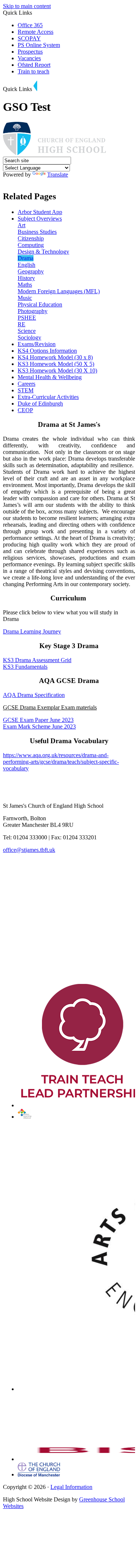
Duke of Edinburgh (40, 403)
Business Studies (37, 232)
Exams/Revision (37, 344)
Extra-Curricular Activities (48, 397)
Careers (26, 384)
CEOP (25, 410)
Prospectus (30, 51)
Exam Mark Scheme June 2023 (39, 726)
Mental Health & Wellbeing (50, 377)
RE (21, 324)
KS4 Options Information (47, 351)
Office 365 (30, 25)
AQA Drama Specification (34, 695)
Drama (25, 258)
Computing (31, 245)
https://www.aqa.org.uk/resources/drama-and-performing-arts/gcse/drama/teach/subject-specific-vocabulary (61, 761)
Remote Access (35, 32)
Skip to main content (27, 6)
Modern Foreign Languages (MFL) (59, 291)
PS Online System (39, 45)
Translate (57, 174)
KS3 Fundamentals (25, 667)
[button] (35, 86)
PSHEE (27, 318)
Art (21, 225)
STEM (25, 390)
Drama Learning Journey (32, 631)
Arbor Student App (40, 212)
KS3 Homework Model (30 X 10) (57, 370)
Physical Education (40, 304)
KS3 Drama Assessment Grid (37, 660)
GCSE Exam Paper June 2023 (38, 720)
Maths (25, 284)
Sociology (29, 337)
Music (25, 298)
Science (27, 331)
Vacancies (29, 58)
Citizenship (31, 238)
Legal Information (71, 1487)
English (26, 265)
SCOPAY (29, 38)
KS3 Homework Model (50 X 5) (56, 364)
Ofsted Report (34, 65)
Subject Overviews (40, 218)
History (26, 278)
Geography (31, 271)
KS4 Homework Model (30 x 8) (55, 357)
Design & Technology (43, 251)
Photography (32, 311)
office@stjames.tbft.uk (29, 850)
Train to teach (33, 71)
